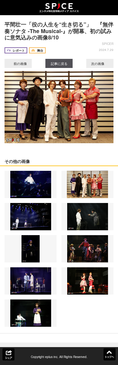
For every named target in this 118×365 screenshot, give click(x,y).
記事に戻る (59, 63)
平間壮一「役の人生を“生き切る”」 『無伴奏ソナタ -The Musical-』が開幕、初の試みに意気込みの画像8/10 (59, 30)
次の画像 (98, 63)
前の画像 (20, 63)
